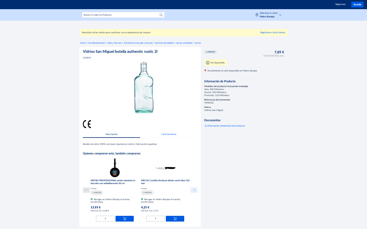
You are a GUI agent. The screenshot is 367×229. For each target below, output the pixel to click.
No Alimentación (96, 43)
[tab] (111, 135)
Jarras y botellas (184, 43)
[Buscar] (161, 15)
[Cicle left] (86, 190)
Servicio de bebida (164, 43)
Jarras (198, 43)
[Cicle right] (194, 190)
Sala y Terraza (114, 43)
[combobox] (123, 15)
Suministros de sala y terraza (138, 43)
